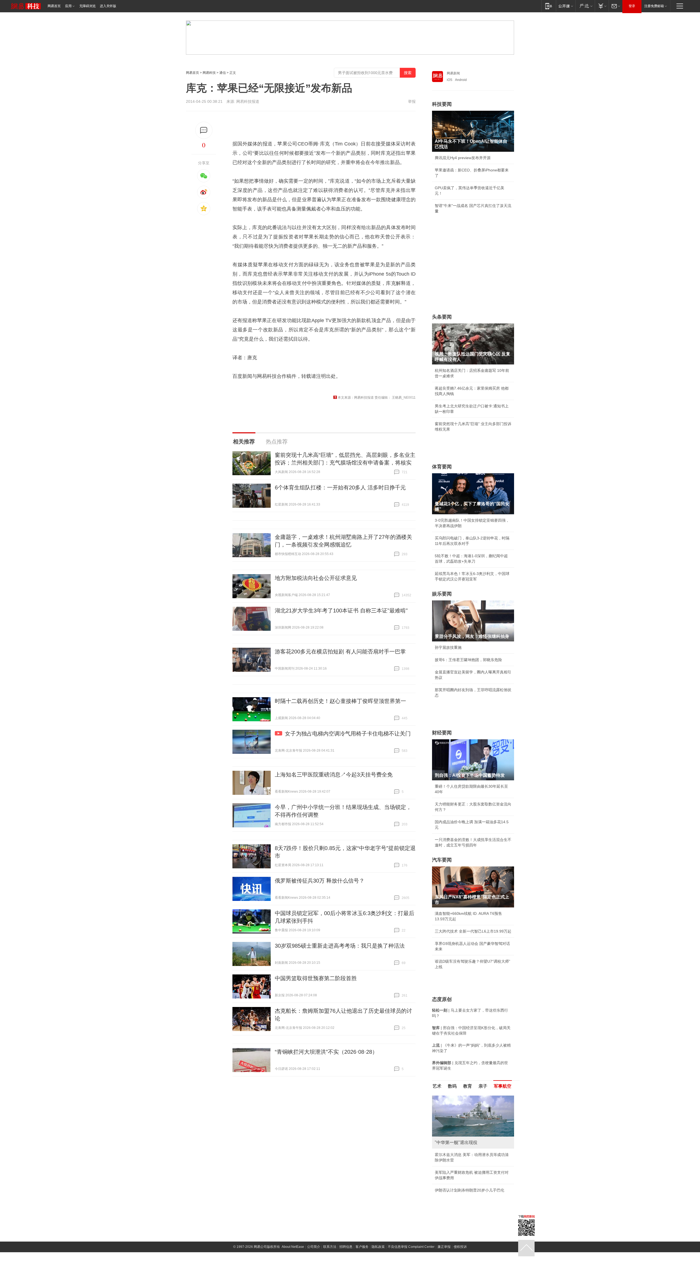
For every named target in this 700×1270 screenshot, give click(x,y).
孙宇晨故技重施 (448, 647)
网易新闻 (453, 73)
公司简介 (313, 1252)
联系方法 (329, 1252)
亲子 (483, 1086)
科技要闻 (442, 104)
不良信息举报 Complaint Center (411, 1252)
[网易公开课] (565, 6)
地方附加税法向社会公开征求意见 (316, 578)
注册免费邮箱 (654, 6)
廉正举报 (444, 1252)
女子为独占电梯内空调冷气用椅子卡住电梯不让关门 (348, 734)
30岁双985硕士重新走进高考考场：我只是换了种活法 (340, 946)
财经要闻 (442, 732)
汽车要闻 (442, 860)
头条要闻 (442, 317)
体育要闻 (442, 466)
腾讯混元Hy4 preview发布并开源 (463, 158)
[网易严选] (585, 6)
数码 (452, 1086)
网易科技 (209, 73)
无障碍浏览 (87, 6)
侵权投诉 (460, 1252)
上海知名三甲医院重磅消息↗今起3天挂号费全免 (334, 775)
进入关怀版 (108, 6)
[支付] (602, 6)
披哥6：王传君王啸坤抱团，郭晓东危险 (468, 660)
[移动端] (548, 6)
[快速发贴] (203, 130)
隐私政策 (378, 1252)
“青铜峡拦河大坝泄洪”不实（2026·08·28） (326, 1052)
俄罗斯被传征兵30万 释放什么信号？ (319, 881)
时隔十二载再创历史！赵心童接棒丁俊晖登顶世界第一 (340, 701)
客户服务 (362, 1252)
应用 (68, 6)
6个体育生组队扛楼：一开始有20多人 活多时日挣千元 (340, 487)
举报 (412, 101)
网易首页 (54, 6)
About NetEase (293, 1252)
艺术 (437, 1086)
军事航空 (502, 1086)
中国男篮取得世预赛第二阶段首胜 (316, 978)
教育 (467, 1086)
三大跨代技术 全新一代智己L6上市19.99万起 (473, 931)
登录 (632, 6)
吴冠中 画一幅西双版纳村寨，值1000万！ (470, 1160)
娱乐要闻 (442, 594)
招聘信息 (345, 1252)
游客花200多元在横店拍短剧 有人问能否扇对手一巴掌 (340, 652)
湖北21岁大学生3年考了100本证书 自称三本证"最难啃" (341, 611)
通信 (222, 73)
